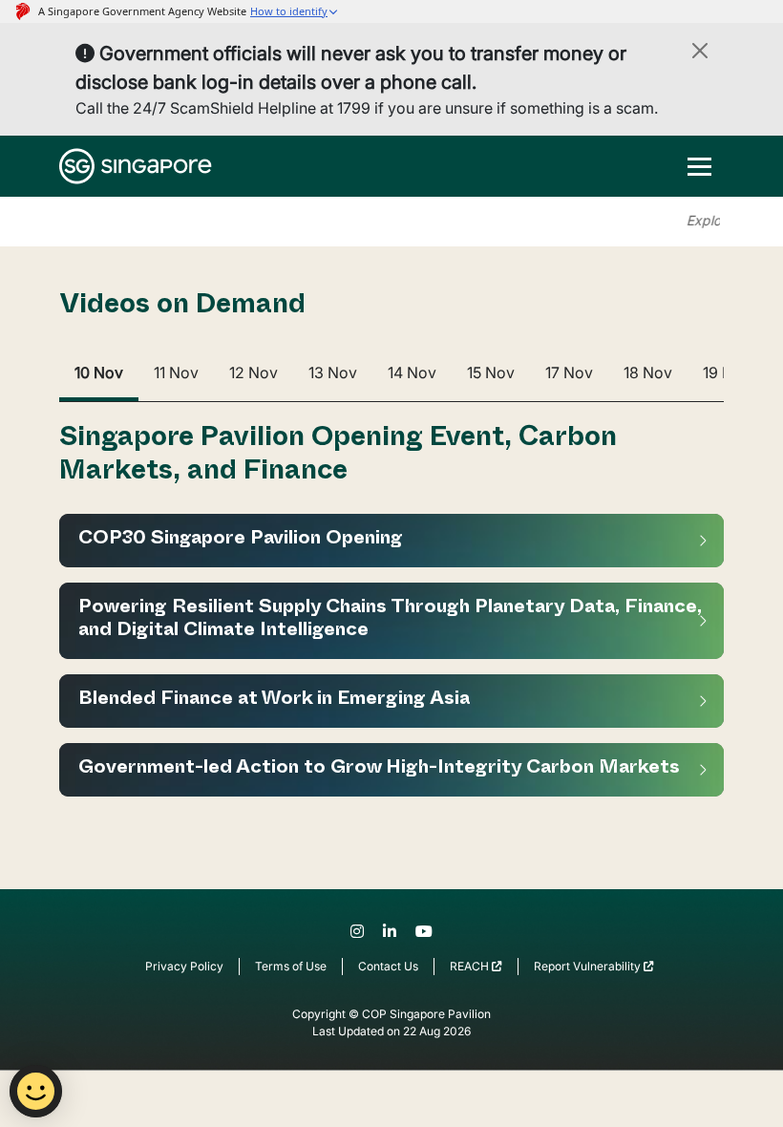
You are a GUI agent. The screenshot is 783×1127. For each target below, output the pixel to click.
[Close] (700, 50)
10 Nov (98, 372)
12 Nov (253, 372)
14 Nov (412, 372)
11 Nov (176, 372)
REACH (471, 966)
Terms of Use (291, 966)
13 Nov (332, 372)
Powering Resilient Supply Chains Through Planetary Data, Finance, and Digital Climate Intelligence (390, 621)
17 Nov (569, 372)
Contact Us (388, 966)
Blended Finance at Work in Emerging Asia (274, 701)
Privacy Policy (184, 966)
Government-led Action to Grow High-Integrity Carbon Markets (379, 770)
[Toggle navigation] (699, 166)
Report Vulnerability (589, 966)
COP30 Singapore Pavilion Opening (240, 540)
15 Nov (491, 372)
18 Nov (648, 372)
